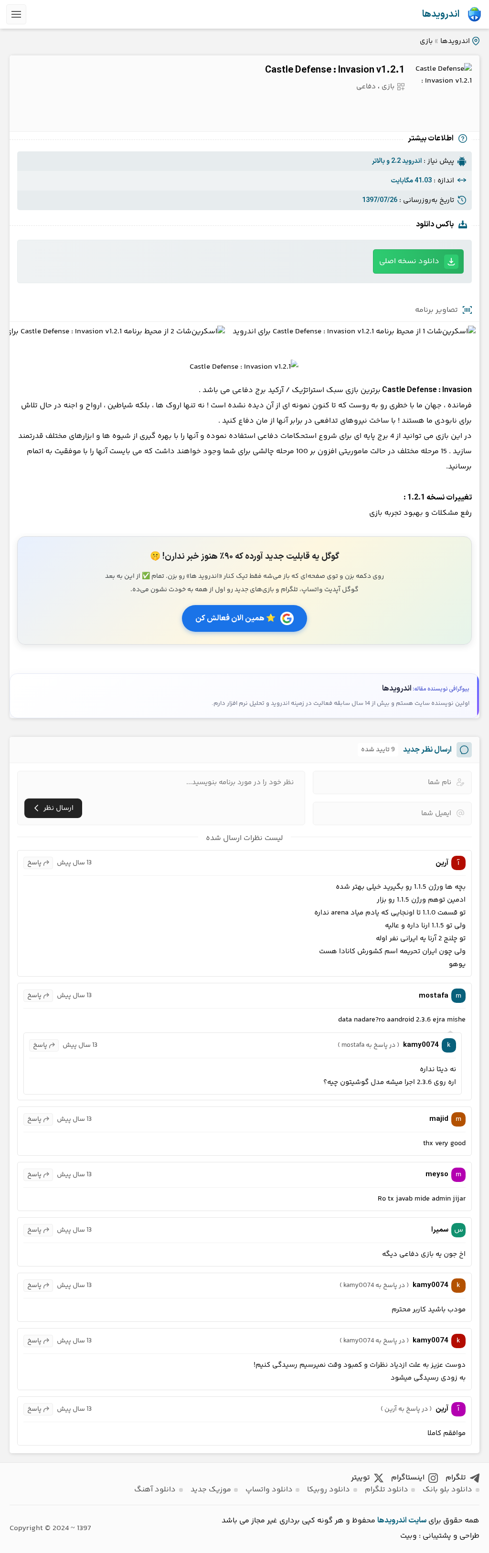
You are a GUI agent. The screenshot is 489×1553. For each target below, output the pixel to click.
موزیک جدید (211, 1490)
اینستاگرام (408, 1478)
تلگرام (456, 1478)
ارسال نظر (58, 808)
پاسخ (34, 863)
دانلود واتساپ (269, 1490)
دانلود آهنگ (155, 1490)
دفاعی (366, 86)
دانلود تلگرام (386, 1490)
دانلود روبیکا (328, 1490)
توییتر (360, 1478)
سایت (417, 1520)
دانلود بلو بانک (447, 1490)
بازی (426, 41)
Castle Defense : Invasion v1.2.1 (334, 70)
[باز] (16, 14)
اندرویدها (440, 14)
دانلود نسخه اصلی (409, 261)
